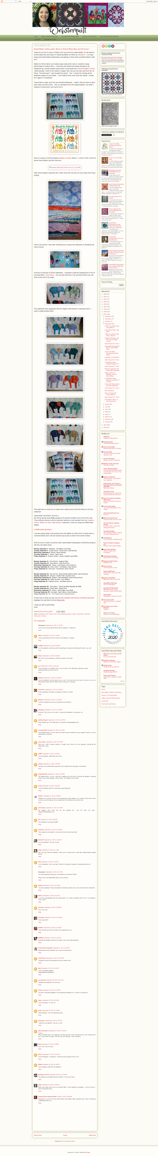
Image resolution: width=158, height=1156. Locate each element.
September (108, 324)
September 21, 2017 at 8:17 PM (54, 807)
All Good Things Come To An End (112, 519)
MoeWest (40, 937)
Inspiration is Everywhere (112, 357)
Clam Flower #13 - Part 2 (112, 366)
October (107, 321)
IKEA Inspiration (109, 390)
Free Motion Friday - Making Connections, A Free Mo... (112, 380)
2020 (105, 306)
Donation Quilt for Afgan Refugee (112, 546)
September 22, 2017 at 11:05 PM (50, 968)
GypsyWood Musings (110, 583)
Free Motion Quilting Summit (111, 443)
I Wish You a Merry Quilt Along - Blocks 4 (112, 334)
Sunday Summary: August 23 (111, 667)
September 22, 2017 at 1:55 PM (52, 937)
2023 (105, 299)
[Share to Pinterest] (64, 612)
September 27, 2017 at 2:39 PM (50, 1044)
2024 (105, 296)
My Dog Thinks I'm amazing (111, 557)
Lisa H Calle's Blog (109, 506)
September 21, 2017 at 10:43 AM (53, 689)
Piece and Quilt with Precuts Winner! (110, 393)
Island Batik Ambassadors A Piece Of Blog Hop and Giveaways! (116, 252)
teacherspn (41, 1020)
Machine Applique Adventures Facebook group (75, 598)
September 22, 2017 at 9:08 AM (52, 907)
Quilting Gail (107, 665)
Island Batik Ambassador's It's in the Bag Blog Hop (116, 238)
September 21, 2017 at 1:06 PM (56, 720)
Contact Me (37, 39)
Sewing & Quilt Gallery (110, 561)
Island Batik (80, 614)
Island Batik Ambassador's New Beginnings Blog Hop (115, 224)
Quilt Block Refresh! (109, 488)
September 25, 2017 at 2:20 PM (51, 1010)
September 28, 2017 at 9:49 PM (51, 1064)
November (108, 319)
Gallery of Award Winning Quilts (49, 36)
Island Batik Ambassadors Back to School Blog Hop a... (112, 347)
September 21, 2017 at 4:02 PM (51, 764)
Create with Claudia (110, 675)
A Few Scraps (108, 566)
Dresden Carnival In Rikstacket (112, 460)
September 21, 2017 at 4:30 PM (56, 774)
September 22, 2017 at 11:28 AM (53, 917)
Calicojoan (41, 917)
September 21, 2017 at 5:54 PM (51, 786)
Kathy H (40, 885)
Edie (39, 862)
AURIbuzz (107, 436)
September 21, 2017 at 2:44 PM (51, 753)
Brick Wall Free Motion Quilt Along (109, 36)
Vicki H (40, 1010)
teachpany (41, 710)
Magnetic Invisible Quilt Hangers (112, 661)
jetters (40, 1084)
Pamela (40, 990)
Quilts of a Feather (109, 613)
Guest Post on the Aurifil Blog (111, 614)
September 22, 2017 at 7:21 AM (51, 885)
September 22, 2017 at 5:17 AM (54, 872)
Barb (39, 968)
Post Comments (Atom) (68, 1141)
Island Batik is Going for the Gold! (113, 596)
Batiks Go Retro (65, 158)
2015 (105, 427)
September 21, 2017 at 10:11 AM (50, 666)
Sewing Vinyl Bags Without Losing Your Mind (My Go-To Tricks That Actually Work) (113, 471)
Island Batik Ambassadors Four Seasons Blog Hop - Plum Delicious (116, 266)
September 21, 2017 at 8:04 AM (51, 645)
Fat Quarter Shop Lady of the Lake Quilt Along (112, 384)
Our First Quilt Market (109, 584)
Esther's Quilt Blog (109, 578)
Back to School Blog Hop (60, 614)
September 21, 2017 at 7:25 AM (54, 625)
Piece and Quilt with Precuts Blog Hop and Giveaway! (115, 210)
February (108, 419)
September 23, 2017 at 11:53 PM (51, 990)
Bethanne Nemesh (109, 477)
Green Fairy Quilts (109, 447)
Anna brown (41, 807)
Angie (40, 850)
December (108, 316)
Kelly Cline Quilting (110, 549)
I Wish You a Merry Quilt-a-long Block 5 (112, 326)
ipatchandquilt (108, 442)
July (106, 407)
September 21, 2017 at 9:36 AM (51, 656)
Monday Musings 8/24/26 (110, 672)
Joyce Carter (41, 742)
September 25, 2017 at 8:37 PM (53, 1020)
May (106, 411)
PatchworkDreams (109, 571)
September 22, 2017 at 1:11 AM (50, 850)
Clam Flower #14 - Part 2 (112, 343)
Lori (39, 666)
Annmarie (41, 907)
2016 (105, 425)
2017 (105, 314)
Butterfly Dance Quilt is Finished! (112, 448)
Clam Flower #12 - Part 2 (112, 397)
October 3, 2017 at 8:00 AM (64, 1096)
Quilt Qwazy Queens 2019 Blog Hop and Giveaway (115, 171)
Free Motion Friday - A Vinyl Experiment (111, 400)
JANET (40, 753)
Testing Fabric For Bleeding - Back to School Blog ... (111, 374)
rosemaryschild (42, 730)
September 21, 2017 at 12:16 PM (53, 710)
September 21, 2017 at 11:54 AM (53, 699)
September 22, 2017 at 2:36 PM (61, 948)
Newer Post (38, 1135)
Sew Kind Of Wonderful (111, 588)
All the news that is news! (110, 567)
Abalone (59, 522)
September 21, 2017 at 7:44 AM (51, 635)
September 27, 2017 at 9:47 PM (51, 1054)
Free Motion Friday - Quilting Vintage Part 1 (112, 363)
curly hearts (50, 275)
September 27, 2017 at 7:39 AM (57, 1030)
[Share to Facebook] (62, 612)
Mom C (40, 1054)
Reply (39, 630)
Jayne (40, 1000)
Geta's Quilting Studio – (111, 468)
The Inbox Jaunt (109, 491)
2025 (105, 294)
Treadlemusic (108, 538)
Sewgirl (40, 764)
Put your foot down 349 (110, 656)
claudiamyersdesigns (110, 556)
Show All (122, 681)
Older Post (92, 1135)
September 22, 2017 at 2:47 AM (49, 862)
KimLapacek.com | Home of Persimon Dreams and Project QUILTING (113, 485)
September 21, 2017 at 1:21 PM (56, 730)
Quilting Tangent (43, 720)
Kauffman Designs (109, 660)
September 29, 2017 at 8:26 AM (50, 1084)
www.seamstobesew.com (111, 513)
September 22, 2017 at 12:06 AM (53, 829)
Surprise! (106, 609)
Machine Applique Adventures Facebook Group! (112, 58)
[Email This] (57, 612)
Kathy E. (40, 796)
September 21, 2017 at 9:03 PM (48, 819)
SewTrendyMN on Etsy (86, 69)
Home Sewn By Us (43, 1030)
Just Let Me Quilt (109, 458)
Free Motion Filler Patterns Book (70, 36)
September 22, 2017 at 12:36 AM (52, 840)
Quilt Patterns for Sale (50, 39)
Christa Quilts (108, 452)
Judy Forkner (42, 958)
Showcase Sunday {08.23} (110, 438)
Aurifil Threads (49, 614)
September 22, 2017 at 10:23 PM (55, 958)
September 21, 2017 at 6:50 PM (52, 796)
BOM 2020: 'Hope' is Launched (112, 579)
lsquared (40, 677)
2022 (105, 301)
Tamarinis (81, 55)
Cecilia (40, 786)
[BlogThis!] (59, 612)
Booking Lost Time (43, 1074)
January (107, 421)
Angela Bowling (42, 774)
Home (35, 36)
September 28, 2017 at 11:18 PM (58, 1074)
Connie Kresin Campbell (45, 948)
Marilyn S (41, 699)
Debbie (40, 1064)
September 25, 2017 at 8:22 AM (50, 1000)
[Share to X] (61, 612)
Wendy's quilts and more (111, 463)
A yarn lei (106, 514)
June (106, 409)
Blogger (88, 1152)
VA (39, 819)
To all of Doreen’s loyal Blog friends (113, 539)
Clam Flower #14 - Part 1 (112, 360)
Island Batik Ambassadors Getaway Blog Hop (116, 184)
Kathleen (40, 927)
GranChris (41, 829)
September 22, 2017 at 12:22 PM (52, 927)
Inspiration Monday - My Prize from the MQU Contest (112, 339)
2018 (105, 311)
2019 (105, 309)
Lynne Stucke (42, 980)
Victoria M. (41, 689)
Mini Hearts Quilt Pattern (109, 704)
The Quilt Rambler (109, 531)
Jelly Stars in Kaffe (109, 465)
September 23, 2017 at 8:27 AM (55, 980)
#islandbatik (41, 614)
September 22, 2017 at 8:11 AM (51, 895)
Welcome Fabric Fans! (110, 518)
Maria (39, 1044)
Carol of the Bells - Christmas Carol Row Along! (115, 145)
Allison (40, 635)
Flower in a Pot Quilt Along (89, 36)
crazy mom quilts (109, 599)
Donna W (40, 840)
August (107, 404)
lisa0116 (40, 645)
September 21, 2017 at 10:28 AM (52, 677)
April (106, 414)
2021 (105, 304)
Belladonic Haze (108, 562)
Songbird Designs (109, 670)
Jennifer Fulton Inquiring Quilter (47, 1096)
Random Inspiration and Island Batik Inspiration (112, 369)
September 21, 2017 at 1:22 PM (54, 742)
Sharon (40, 656)
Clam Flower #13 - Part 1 (112, 388)
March (107, 416)
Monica (40, 895)
